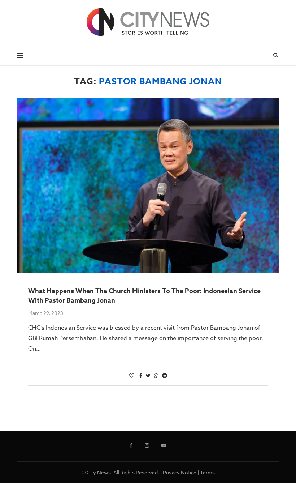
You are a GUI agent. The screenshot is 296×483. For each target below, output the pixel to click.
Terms (207, 472)
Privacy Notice (179, 472)
